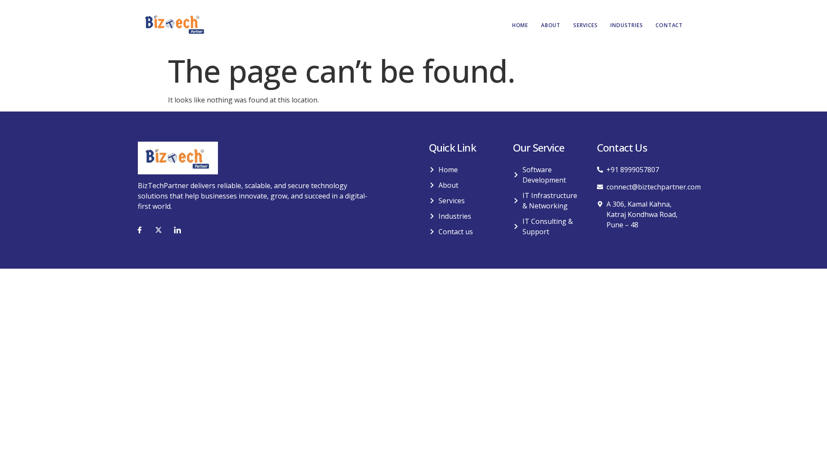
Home (520, 25)
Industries (626, 25)
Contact (669, 25)
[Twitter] (158, 229)
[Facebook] (139, 229)
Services (585, 25)
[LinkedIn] (177, 229)
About (550, 25)
